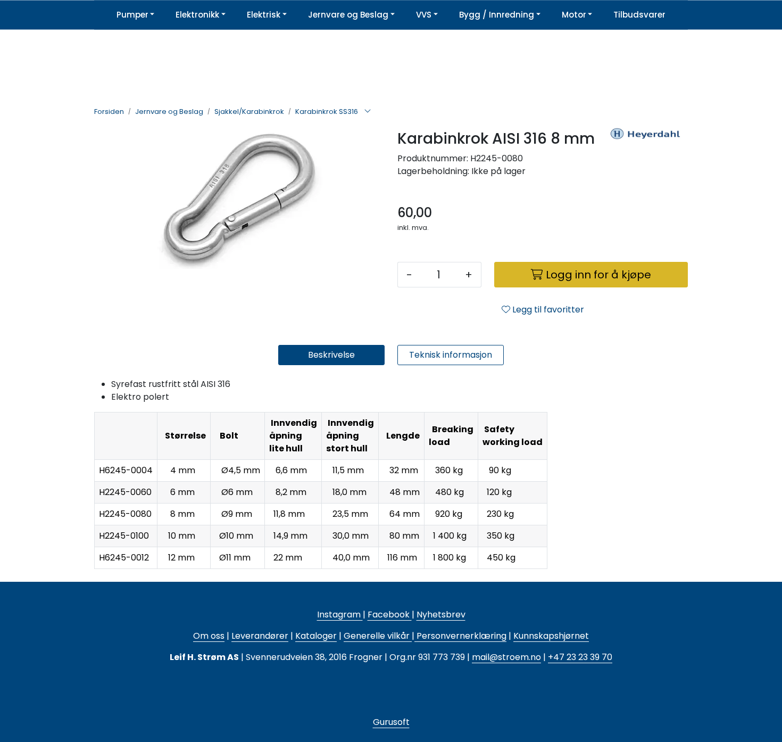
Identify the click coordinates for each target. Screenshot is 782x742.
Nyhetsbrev (441, 614)
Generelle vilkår (377, 636)
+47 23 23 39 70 (580, 657)
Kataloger (316, 636)
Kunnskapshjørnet (551, 636)
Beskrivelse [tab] (331, 355)
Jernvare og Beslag (348, 14)
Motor (574, 14)
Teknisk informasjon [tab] (450, 355)
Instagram (340, 614)
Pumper (132, 14)
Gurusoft (391, 722)
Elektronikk (197, 14)
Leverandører (259, 636)
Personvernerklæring (460, 636)
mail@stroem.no (506, 657)
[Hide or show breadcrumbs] (367, 112)
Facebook (390, 614)
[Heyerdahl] (645, 160)
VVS (423, 14)
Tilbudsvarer (639, 14)
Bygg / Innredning (496, 14)
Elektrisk (263, 14)
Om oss (208, 636)
